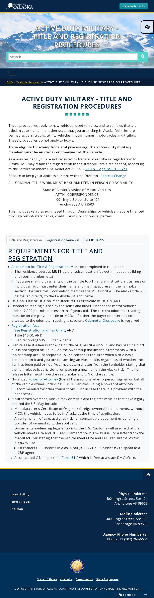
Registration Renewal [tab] (62, 240)
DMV (9, 82)
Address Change (113, 176)
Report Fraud (20, 501)
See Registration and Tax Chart (39, 330)
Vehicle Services (28, 82)
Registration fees (25, 325)
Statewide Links (134, 6)
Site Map (16, 509)
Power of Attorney (43, 379)
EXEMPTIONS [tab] (94, 240)
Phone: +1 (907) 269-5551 (127, 539)
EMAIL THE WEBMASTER (122, 588)
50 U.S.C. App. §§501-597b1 (106, 169)
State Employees (107, 579)
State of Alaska (20, 6)
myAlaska (66, 579)
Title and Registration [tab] (25, 240)
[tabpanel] (77, 353)
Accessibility (20, 494)
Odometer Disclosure (102, 320)
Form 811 (69, 457)
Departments (84, 579)
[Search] (142, 56)
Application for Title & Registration (40, 267)
